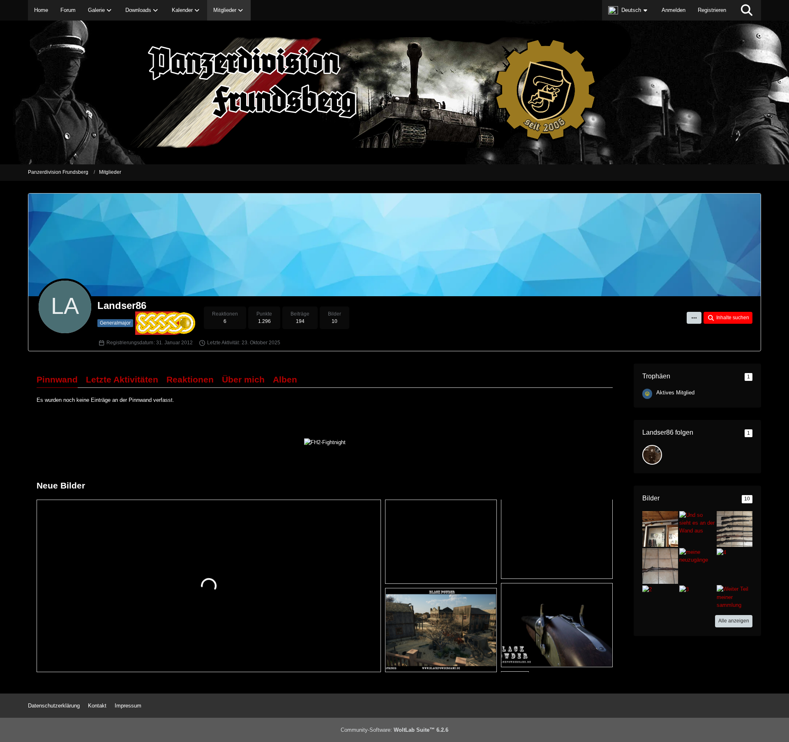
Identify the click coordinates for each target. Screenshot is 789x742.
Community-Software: (394, 730)
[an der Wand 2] (660, 528)
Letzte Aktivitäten (122, 379)
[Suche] (746, 10)
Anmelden (673, 10)
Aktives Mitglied (675, 392)
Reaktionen (190, 379)
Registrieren (712, 10)
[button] (628, 10)
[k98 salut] (660, 565)
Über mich (243, 379)
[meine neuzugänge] (697, 556)
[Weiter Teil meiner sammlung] (734, 597)
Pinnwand (57, 379)
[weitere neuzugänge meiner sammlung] (734, 528)
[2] (647, 589)
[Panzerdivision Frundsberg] (394, 92)
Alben (285, 379)
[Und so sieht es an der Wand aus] (697, 522)
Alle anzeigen (733, 621)
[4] (721, 552)
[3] (684, 589)
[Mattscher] (652, 455)
